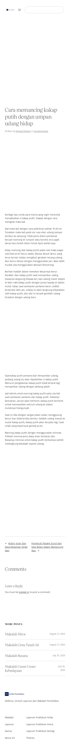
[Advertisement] (35, 61)
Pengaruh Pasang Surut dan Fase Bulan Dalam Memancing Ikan (47, 547)
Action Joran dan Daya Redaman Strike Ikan (16, 547)
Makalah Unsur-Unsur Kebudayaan (20, 668)
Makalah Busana (16, 655)
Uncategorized (41, 131)
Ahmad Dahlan (23, 131)
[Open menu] (19, 10)
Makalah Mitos (15, 634)
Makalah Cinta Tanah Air (22, 645)
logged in (24, 592)
